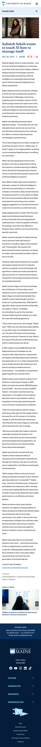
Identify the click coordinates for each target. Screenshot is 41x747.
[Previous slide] (4, 603)
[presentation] (20, 599)
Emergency (20, 741)
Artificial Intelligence (9, 576)
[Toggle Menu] (37, 4)
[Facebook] (10, 668)
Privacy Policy (20, 734)
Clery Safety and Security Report (20, 738)
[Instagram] (20, 668)
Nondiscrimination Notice (20, 730)
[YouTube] (15, 668)
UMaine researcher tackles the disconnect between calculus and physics (19, 613)
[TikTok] (30, 668)
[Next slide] (37, 603)
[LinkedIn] (25, 668)
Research (12, 579)
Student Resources (20, 727)
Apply (20, 723)
